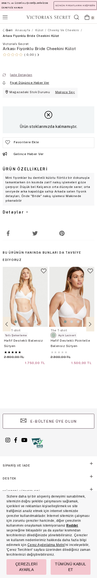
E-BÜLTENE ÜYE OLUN (53, 421)
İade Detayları (21, 74)
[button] (15, 321)
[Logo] (48, 17)
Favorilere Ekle (43, 273)
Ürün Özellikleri (25, 169)
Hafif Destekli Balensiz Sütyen (23, 343)
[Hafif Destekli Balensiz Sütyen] (25, 297)
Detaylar (14, 212)
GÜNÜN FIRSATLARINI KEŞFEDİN (75, 5)
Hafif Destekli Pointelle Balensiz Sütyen (70, 343)
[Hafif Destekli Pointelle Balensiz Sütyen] (72, 297)
